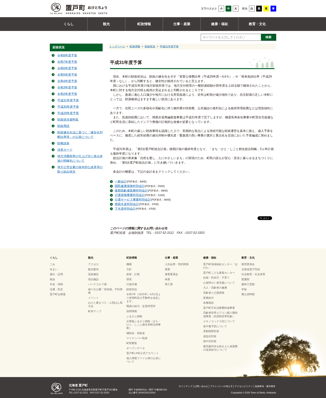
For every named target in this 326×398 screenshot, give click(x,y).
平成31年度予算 (169, 46)
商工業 (169, 284)
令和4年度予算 (67, 81)
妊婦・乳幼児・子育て (216, 277)
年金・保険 (56, 284)
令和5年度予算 (67, 74)
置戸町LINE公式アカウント (142, 353)
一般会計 (121, 181)
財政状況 (150, 46)
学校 (244, 289)
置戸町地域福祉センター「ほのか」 (220, 266)
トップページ (117, 46)
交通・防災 (56, 289)
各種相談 (208, 302)
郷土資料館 (248, 294)
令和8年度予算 (67, 55)
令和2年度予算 (67, 93)
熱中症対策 (209, 341)
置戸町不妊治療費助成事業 (219, 307)
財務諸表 (63, 143)
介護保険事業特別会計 (130, 195)
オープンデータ (135, 348)
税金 (52, 279)
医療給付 (208, 297)
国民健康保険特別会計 (130, 186)
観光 (106, 24)
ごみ (52, 264)
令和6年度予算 (67, 68)
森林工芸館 (248, 284)
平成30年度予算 (68, 106)
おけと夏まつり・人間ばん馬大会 (105, 304)
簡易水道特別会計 (127, 204)
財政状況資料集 (67, 119)
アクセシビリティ (244, 386)
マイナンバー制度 (137, 338)
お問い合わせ (201, 386)
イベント (93, 297)
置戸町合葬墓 (58, 294)
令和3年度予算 (67, 87)
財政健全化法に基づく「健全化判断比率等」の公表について (80, 135)
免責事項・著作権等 (265, 386)
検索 (268, 37)
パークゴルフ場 (97, 284)
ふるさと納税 (134, 316)
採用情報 (131, 311)
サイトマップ (185, 386)
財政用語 (63, 126)
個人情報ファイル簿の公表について (143, 360)
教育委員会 (248, 264)
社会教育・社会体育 (253, 274)
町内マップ (94, 311)
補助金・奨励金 (135, 333)
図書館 (245, 279)
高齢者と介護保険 (213, 292)
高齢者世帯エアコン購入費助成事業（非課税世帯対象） (220, 314)
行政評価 (131, 284)
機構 (129, 264)
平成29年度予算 (68, 113)
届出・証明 (56, 274)
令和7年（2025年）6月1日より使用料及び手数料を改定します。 (143, 298)
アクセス (93, 264)
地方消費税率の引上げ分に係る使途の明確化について (80, 158)
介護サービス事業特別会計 (133, 199)
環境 (129, 279)
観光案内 (93, 269)
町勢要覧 (131, 343)
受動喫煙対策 (211, 331)
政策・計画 (133, 274)
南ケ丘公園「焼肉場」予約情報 (105, 291)
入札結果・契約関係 (177, 264)
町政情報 (144, 24)
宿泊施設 (93, 279)
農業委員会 (171, 274)
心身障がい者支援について (219, 282)
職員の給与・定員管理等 (140, 306)
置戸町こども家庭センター (219, 272)
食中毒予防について (215, 326)
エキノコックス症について (219, 321)
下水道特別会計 (125, 208)
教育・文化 (257, 24)
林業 (167, 279)
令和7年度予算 (67, 61)
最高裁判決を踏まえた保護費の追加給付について (220, 348)
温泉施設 (93, 274)
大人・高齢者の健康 (215, 287)
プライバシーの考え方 (221, 386)
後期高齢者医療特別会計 (131, 190)
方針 (129, 269)
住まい (54, 269)
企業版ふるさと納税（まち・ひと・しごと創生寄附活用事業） (143, 324)
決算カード (64, 149)
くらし (69, 24)
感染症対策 (209, 336)
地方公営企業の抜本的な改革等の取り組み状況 (80, 169)
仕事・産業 (181, 24)
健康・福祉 (219, 24)
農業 (167, 269)
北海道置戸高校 (250, 269)
